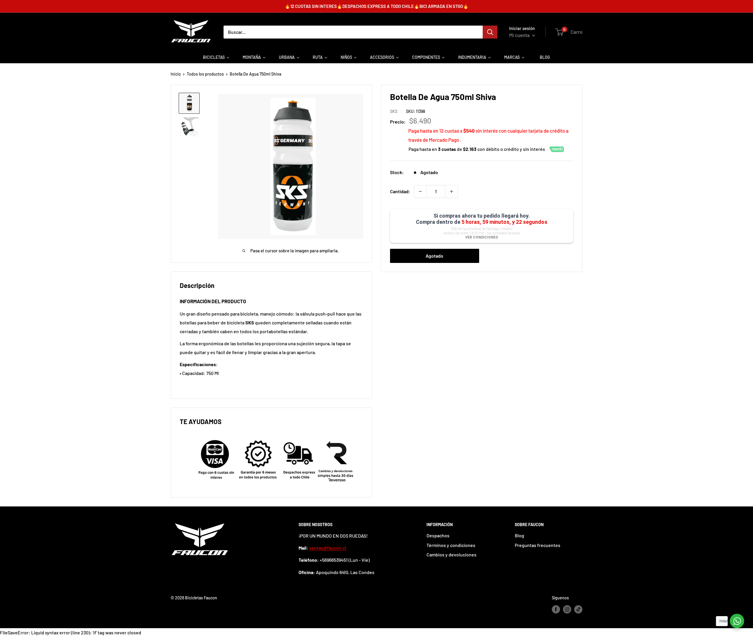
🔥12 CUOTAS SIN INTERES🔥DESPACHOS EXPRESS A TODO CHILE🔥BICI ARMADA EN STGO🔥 (377, 6)
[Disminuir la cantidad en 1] (420, 191)
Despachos (438, 535)
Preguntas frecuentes (537, 545)
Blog (519, 535)
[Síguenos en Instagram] (567, 609)
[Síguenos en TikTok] (578, 609)
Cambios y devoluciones (452, 554)
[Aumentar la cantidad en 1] (451, 191)
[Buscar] (490, 32)
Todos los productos (205, 73)
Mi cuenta (520, 35)
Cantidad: (400, 191)
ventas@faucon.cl (327, 548)
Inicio (176, 73)
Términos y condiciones (451, 545)
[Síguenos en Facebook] (556, 609)
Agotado (434, 256)
